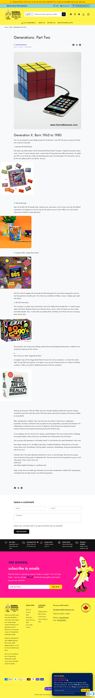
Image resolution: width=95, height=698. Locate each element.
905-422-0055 (61, 620)
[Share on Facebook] (73, 45)
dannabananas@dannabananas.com (63, 610)
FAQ (39, 622)
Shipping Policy (42, 611)
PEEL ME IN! (55, 587)
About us (28, 610)
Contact (28, 612)
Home (6, 27)
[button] (88, 14)
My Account (66, 6)
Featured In (29, 617)
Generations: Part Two (20, 27)
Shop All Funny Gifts (30, 621)
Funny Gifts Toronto (29, 626)
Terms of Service (42, 619)
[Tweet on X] (77, 45)
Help (57, 6)
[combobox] (50, 14)
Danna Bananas (21, 44)
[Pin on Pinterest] (80, 45)
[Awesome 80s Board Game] (17, 195)
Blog (11, 27)
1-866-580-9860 (64, 618)
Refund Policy (42, 614)
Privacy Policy (42, 617)
